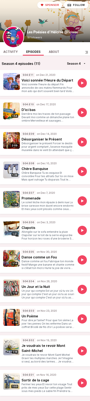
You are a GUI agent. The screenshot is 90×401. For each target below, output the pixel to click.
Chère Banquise (35, 169)
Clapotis (28, 228)
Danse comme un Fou (39, 257)
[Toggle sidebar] (86, 52)
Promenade (31, 198)
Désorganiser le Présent (42, 139)
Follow (79, 5)
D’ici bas (29, 110)
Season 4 (74, 63)
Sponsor (52, 5)
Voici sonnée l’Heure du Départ (47, 80)
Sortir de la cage (35, 380)
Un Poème (30, 316)
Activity (10, 51)
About (54, 51)
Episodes (33, 51)
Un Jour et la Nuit (36, 287)
